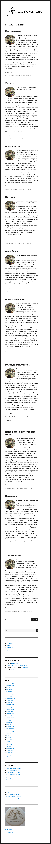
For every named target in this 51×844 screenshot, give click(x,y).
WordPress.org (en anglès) (13, 798)
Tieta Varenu (8, 840)
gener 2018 (9, 724)
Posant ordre (12, 146)
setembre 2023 (10, 685)
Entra (7, 792)
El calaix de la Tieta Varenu (13, 770)
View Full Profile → (10, 833)
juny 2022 (9, 691)
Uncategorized (10, 778)
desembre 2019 (10, 709)
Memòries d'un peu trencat (13, 774)
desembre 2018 (10, 717)
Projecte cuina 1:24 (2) (21, 665)
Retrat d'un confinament (12, 776)
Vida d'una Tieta (10, 779)
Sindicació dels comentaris (13, 796)
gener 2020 (9, 707)
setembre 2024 (10, 683)
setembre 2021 (10, 695)
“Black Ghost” (18, 671)
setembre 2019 (10, 713)
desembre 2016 (10, 748)
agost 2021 (9, 696)
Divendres (11, 496)
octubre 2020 (9, 702)
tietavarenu (8, 829)
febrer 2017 (9, 744)
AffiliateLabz (9, 665)
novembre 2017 (10, 728)
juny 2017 (8, 737)
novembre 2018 (10, 719)
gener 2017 (9, 746)
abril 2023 (9, 689)
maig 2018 (9, 720)
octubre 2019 (9, 711)
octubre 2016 (9, 752)
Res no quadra (13, 31)
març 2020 (9, 706)
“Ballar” (12, 669)
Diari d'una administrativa (16, 75)
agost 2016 (9, 756)
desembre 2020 (10, 698)
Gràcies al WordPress (16, 840)
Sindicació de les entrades (13, 794)
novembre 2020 (10, 700)
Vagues (9, 83)
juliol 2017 (9, 735)
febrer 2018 (9, 722)
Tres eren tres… (14, 555)
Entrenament (14, 663)
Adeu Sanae (12, 251)
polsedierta (9, 671)
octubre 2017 (9, 730)
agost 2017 (9, 733)
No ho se (10, 197)
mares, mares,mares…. (17, 364)
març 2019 (9, 715)
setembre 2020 (10, 704)
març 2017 (9, 743)
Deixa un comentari (27, 75)
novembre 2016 (10, 750)
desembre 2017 (10, 726)
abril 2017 (8, 741)
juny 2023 (8, 687)
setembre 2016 (10, 754)
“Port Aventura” (25, 667)
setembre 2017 (10, 732)
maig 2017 (9, 739)
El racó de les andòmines (13, 772)
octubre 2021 (9, 693)
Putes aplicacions (15, 299)
